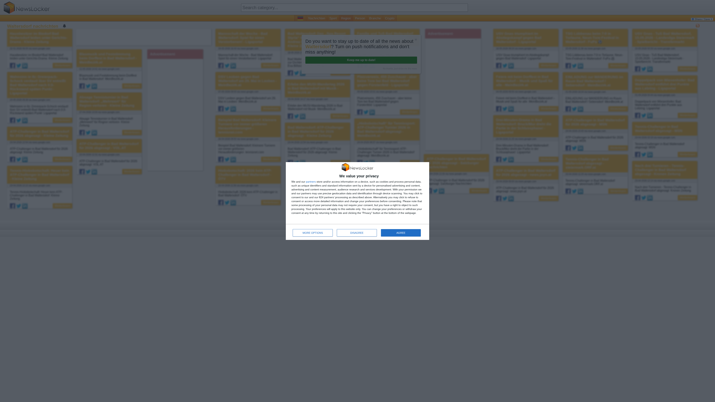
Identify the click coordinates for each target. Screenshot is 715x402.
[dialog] (357, 201)
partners (311, 181)
